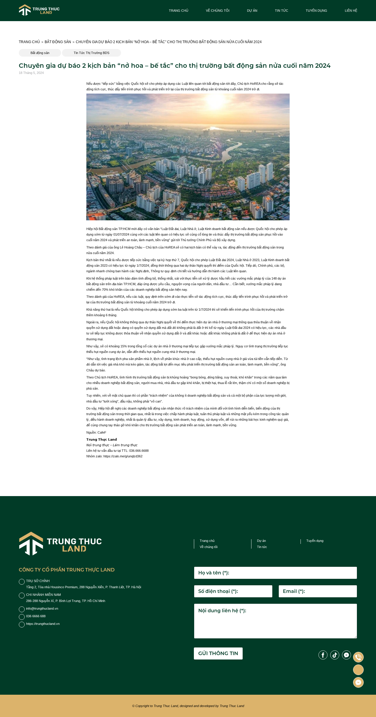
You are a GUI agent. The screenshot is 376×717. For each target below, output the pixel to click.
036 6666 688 (36, 616)
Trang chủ (178, 10)
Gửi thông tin (218, 653)
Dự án (252, 10)
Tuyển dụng (316, 10)
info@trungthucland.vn (42, 608)
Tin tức (281, 10)
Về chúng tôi (217, 10)
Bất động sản (58, 42)
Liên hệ (351, 10)
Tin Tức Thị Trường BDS (91, 53)
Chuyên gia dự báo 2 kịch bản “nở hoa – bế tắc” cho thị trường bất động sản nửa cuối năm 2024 (169, 42)
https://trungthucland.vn (43, 623)
